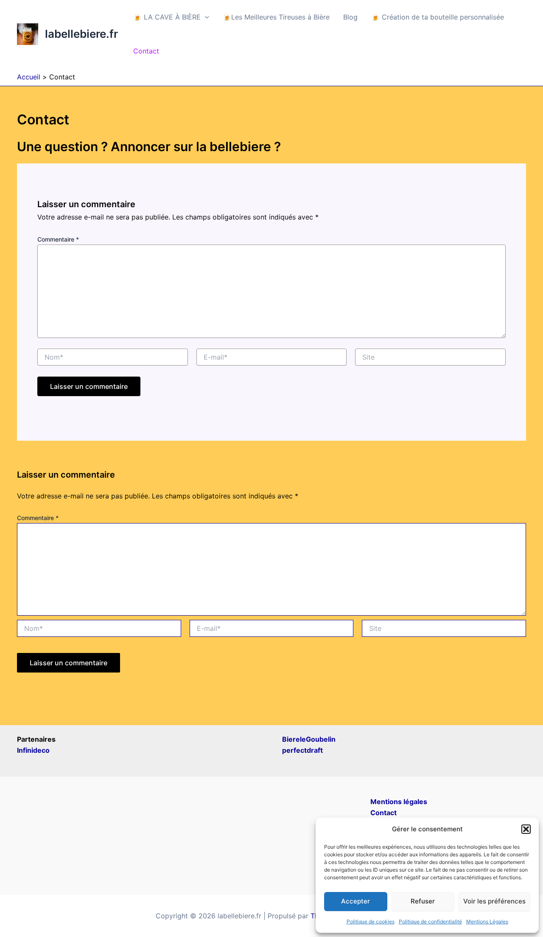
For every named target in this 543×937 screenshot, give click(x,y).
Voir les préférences (494, 901)
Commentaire (58, 239)
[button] (526, 829)
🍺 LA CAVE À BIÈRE (167, 17)
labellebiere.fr (81, 33)
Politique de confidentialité (430, 921)
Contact (146, 51)
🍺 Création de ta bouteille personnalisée (437, 17)
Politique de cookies (371, 921)
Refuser (423, 901)
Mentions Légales (487, 921)
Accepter (355, 901)
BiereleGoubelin (309, 739)
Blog (350, 17)
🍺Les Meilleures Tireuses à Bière (276, 17)
